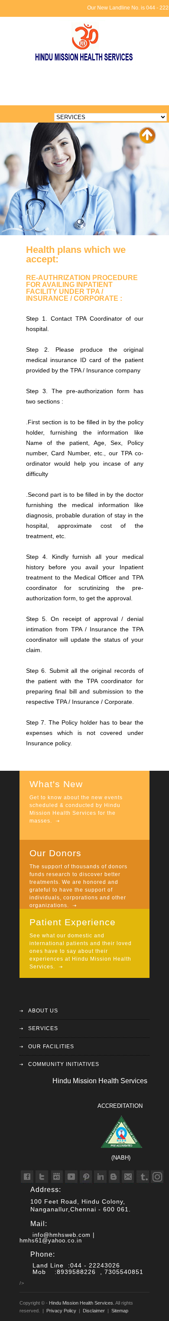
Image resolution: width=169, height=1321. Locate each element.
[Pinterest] (86, 1177)
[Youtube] (70, 1177)
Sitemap (119, 1310)
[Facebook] (27, 1177)
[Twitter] (43, 1177)
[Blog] (116, 1177)
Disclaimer (94, 1310)
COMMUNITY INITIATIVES (63, 1064)
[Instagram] (157, 1177)
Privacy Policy (61, 1310)
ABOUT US (43, 1011)
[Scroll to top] (147, 142)
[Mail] (127, 1177)
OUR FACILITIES (51, 1047)
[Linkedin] (99, 1177)
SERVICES (43, 1028)
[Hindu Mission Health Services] (85, 61)
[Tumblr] (142, 1177)
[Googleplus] (58, 1177)
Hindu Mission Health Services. (82, 1302)
